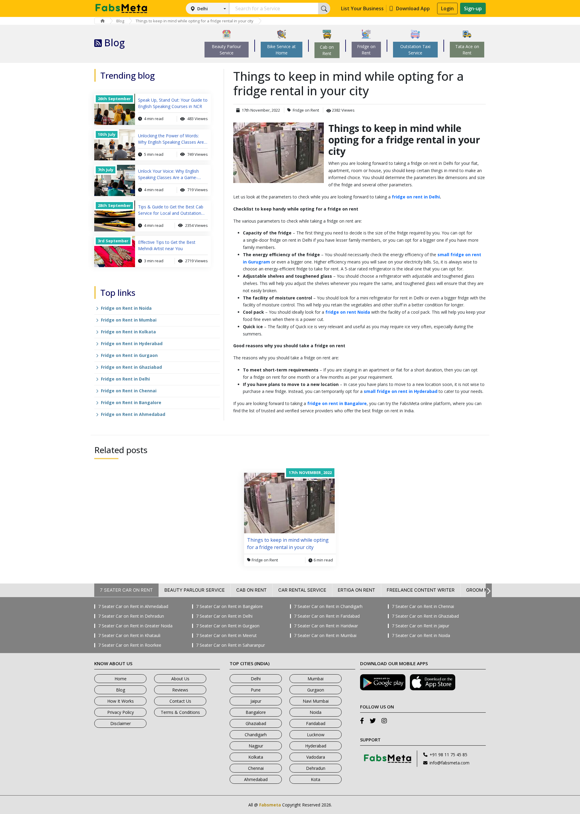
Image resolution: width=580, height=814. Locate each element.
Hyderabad (315, 746)
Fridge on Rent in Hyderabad (132, 343)
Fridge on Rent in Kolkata (128, 332)
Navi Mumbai (316, 701)
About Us (180, 679)
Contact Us (180, 701)
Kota (315, 779)
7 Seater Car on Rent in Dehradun (131, 616)
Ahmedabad (256, 779)
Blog (120, 21)
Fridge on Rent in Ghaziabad (131, 367)
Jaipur (255, 701)
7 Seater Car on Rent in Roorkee (129, 645)
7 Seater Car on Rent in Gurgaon (227, 626)
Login (447, 8)
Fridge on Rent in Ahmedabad (133, 414)
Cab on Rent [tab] (251, 590)
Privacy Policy (120, 712)
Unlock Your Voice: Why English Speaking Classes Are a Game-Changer (168, 174)
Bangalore (256, 712)
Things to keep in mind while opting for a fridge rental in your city (194, 21)
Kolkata (255, 757)
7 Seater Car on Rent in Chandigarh (328, 606)
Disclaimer (120, 723)
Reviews (180, 690)
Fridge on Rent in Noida (126, 308)
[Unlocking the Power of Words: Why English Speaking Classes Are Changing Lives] (114, 145)
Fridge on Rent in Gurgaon (129, 355)
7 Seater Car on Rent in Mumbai (325, 635)
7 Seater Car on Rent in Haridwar (326, 626)
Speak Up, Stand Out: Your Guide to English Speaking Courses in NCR (173, 103)
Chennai (256, 768)
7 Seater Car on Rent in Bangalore (229, 606)
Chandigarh (256, 734)
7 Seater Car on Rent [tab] (126, 590)
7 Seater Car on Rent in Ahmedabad (133, 606)
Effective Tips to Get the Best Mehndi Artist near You (166, 245)
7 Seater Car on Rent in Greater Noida (135, 626)
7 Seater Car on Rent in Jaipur (420, 626)
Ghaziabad (256, 723)
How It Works (120, 701)
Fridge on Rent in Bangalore (131, 402)
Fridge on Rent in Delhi (125, 379)
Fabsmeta (270, 805)
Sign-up (473, 8)
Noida (315, 712)
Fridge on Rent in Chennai (128, 391)
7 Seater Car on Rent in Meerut (226, 635)
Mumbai (316, 679)
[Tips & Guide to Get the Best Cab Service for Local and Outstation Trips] (114, 216)
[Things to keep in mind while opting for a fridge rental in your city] (278, 153)
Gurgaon (315, 690)
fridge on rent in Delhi (416, 197)
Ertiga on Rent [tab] (356, 590)
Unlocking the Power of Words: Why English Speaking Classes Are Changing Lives (171, 139)
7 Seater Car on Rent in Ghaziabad (425, 616)
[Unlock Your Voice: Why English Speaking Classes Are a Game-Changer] (114, 180)
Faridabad (315, 723)
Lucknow (315, 734)
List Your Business (362, 8)
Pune (256, 690)
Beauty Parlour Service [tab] (194, 590)
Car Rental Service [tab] (302, 590)
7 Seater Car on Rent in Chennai (423, 606)
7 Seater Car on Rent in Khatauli (129, 635)
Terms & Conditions (180, 712)
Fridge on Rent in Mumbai (128, 320)
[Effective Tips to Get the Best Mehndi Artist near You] (114, 251)
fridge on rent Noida (347, 312)
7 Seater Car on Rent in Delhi (224, 616)
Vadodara (315, 757)
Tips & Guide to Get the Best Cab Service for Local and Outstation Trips (170, 210)
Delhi (202, 8)
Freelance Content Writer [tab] (421, 590)
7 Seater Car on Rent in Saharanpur (230, 645)
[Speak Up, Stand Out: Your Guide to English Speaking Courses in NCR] (114, 109)
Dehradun (315, 768)
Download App (413, 8)
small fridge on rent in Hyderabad (400, 391)
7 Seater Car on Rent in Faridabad (327, 616)
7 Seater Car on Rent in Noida (421, 635)
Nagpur (256, 746)
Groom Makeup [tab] (484, 590)
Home (120, 679)
